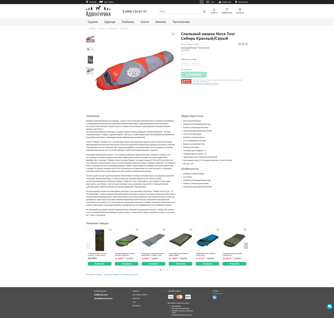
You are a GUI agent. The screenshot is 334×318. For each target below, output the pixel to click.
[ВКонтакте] (239, 44)
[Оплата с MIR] (188, 299)
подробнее (185, 50)
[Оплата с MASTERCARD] (179, 299)
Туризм (92, 21)
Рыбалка (128, 21)
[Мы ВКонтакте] (215, 299)
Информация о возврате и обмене (206, 83)
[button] (160, 270)
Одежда (109, 21)
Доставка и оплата (140, 295)
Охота (145, 21)
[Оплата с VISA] (171, 299)
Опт (134, 302)
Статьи (215, 291)
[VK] (201, 2)
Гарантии (136, 298)
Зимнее (160, 21)
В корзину (99, 264)
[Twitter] (246, 44)
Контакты (136, 305)
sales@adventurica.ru (103, 298)
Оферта (136, 291)
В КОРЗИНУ (193, 74)
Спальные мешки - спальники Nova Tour (121, 274)
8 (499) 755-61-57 (135, 11)
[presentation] (88, 246)
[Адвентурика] (104, 11)
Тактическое (181, 21)
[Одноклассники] (243, 44)
